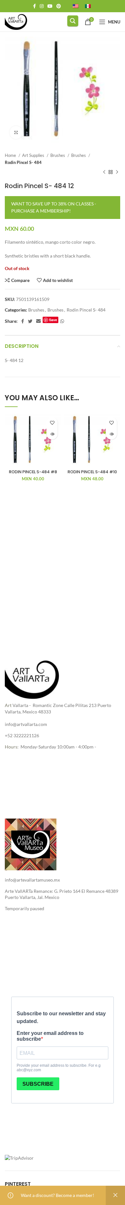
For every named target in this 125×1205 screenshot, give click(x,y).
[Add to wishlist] (52, 422)
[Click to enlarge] (16, 132)
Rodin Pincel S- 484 (23, 162)
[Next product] (117, 172)
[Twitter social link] (30, 321)
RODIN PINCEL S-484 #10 (92, 472)
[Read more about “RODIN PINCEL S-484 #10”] (111, 433)
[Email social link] (38, 321)
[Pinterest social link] (58, 6)
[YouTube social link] (50, 6)
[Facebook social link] (34, 6)
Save (53, 319)
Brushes (58, 155)
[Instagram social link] (42, 6)
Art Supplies (33, 155)
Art (8, 705)
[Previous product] (104, 172)
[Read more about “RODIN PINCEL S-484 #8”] (52, 433)
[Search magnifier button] (72, 20)
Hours (11, 746)
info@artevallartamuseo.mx (32, 880)
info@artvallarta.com (26, 724)
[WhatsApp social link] (62, 321)
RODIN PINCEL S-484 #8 (33, 472)
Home (11, 155)
